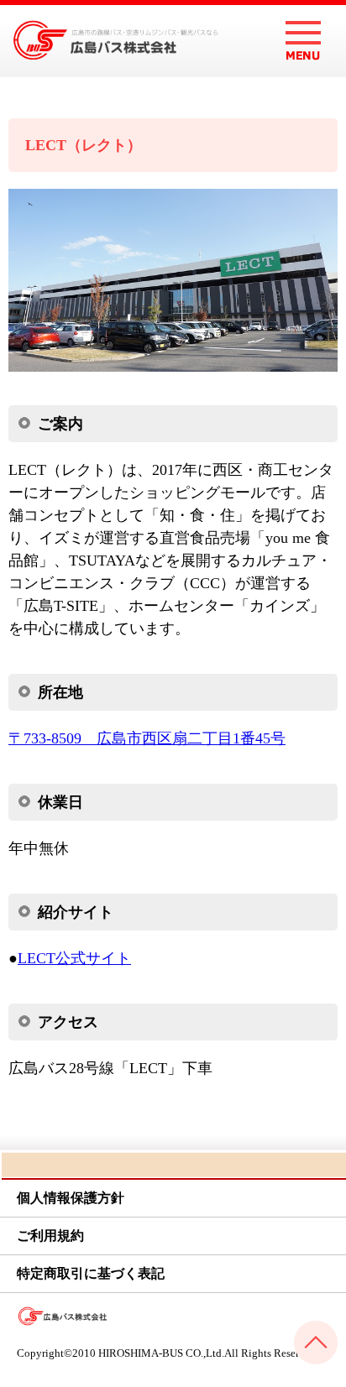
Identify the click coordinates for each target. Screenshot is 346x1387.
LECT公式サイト (74, 958)
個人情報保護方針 (70, 1198)
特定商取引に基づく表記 (91, 1273)
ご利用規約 (50, 1235)
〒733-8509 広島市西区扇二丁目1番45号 (147, 738)
